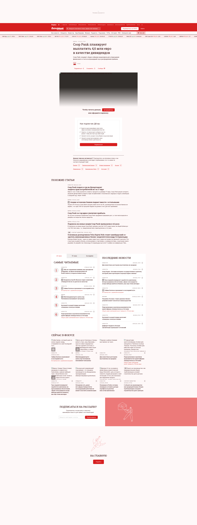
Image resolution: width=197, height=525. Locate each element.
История (114, 33)
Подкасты (94, 33)
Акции (117, 165)
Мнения (87, 33)
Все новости (55, 33)
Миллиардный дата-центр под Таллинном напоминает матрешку (83, 358)
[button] (71, 417)
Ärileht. (84, 195)
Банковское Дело (90, 169)
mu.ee (138, 24)
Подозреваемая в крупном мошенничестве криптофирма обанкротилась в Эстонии (134, 358)
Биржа (75, 165)
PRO (119, 33)
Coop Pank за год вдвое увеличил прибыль (86, 213)
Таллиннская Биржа (88, 165)
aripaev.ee (64, 24)
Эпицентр (63, 33)
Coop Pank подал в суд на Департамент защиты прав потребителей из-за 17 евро (86, 188)
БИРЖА (75, 41)
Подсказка (101, 33)
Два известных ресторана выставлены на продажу (119, 265)
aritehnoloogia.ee (102, 24)
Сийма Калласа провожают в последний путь (79, 288)
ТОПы (108, 33)
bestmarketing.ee (73, 24)
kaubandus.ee (110, 24)
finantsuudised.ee (92, 24)
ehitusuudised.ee (82, 24)
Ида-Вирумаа (79, 33)
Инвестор (71, 33)
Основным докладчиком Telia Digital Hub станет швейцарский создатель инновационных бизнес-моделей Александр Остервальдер (98, 236)
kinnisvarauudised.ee (120, 24)
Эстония (104, 169)
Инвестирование (104, 165)
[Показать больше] (142, 25)
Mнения (104, 296)
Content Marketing (77, 232)
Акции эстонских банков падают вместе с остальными (94, 202)
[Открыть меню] (59, 25)
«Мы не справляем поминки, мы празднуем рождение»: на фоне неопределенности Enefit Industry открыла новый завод (77, 271)
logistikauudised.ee (130, 24)
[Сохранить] (94, 267)
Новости (70, 185)
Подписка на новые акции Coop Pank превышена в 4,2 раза (93, 224)
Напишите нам (126, 33)
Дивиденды (76, 169)
